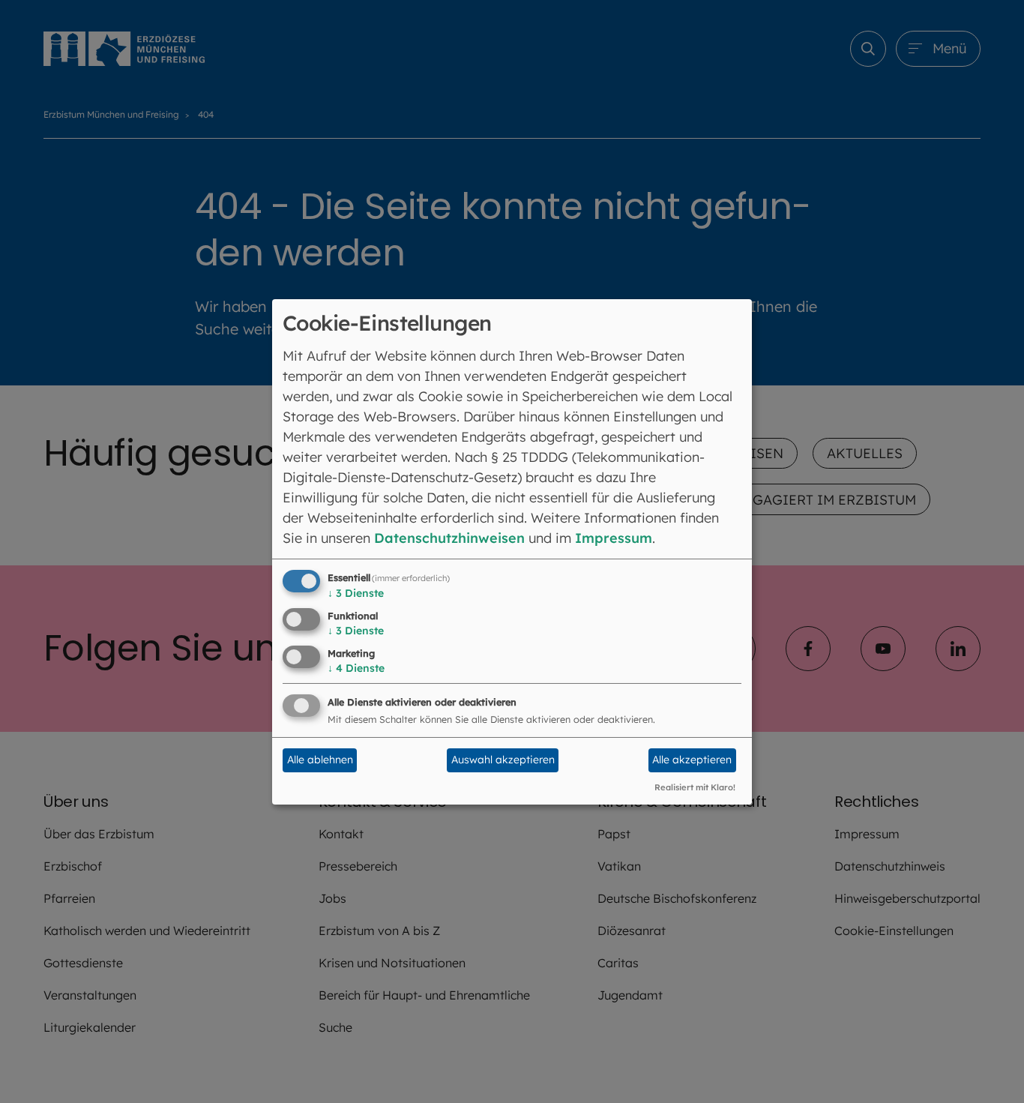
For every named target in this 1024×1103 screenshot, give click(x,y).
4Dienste (356, 668)
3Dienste (356, 593)
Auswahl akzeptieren (503, 759)
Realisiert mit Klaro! (694, 787)
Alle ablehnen (320, 759)
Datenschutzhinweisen (449, 538)
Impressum (613, 538)
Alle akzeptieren (692, 759)
